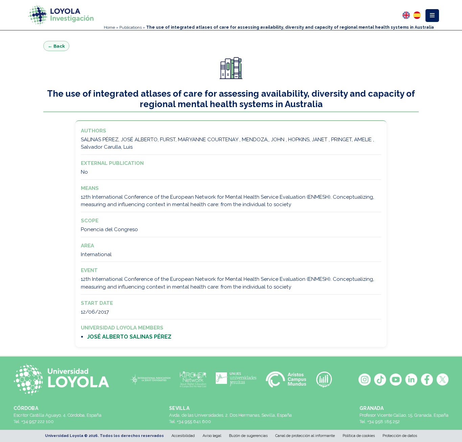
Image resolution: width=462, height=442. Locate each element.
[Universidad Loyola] (64, 379)
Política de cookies (359, 436)
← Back (56, 46)
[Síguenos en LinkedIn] (411, 379)
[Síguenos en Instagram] (365, 379)
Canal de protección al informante (305, 436)
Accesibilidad (183, 436)
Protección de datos (400, 436)
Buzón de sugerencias (248, 436)
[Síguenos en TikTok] (380, 379)
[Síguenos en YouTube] (396, 379)
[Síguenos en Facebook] (427, 379)
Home (109, 27)
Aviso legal (212, 436)
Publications (130, 27)
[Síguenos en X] (442, 379)
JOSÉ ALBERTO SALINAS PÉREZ (129, 337)
